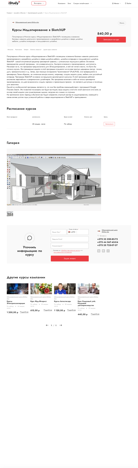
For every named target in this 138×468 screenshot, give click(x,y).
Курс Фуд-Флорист (38, 301)
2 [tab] (43, 321)
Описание (11, 50)
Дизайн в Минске (19, 13)
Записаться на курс (111, 39)
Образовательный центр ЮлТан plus (17, 298)
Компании (61, 3)
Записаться (109, 124)
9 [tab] (65, 321)
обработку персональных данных (70, 250)
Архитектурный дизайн (35, 13)
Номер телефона (73, 229)
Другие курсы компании (50, 50)
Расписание (18, 50)
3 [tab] (46, 321)
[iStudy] (14, 3)
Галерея (26, 50)
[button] (81, 3)
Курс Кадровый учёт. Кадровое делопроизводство (87, 303)
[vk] (98, 250)
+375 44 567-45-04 (107, 242)
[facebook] (108, 250)
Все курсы (37, 3)
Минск (122, 23)
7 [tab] (58, 321)
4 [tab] (49, 321)
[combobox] (72, 232)
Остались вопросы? (36, 50)
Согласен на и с (68, 251)
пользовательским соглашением (63, 252)
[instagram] (103, 250)
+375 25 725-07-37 (107, 245)
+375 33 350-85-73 (107, 239)
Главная (9, 13)
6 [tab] (55, 321)
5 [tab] (52, 321)
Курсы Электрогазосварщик (16, 302)
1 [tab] (40, 321)
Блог (69, 3)
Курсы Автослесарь (62, 301)
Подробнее (24, 312)
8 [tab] (62, 321)
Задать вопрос (70, 258)
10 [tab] (68, 321)
